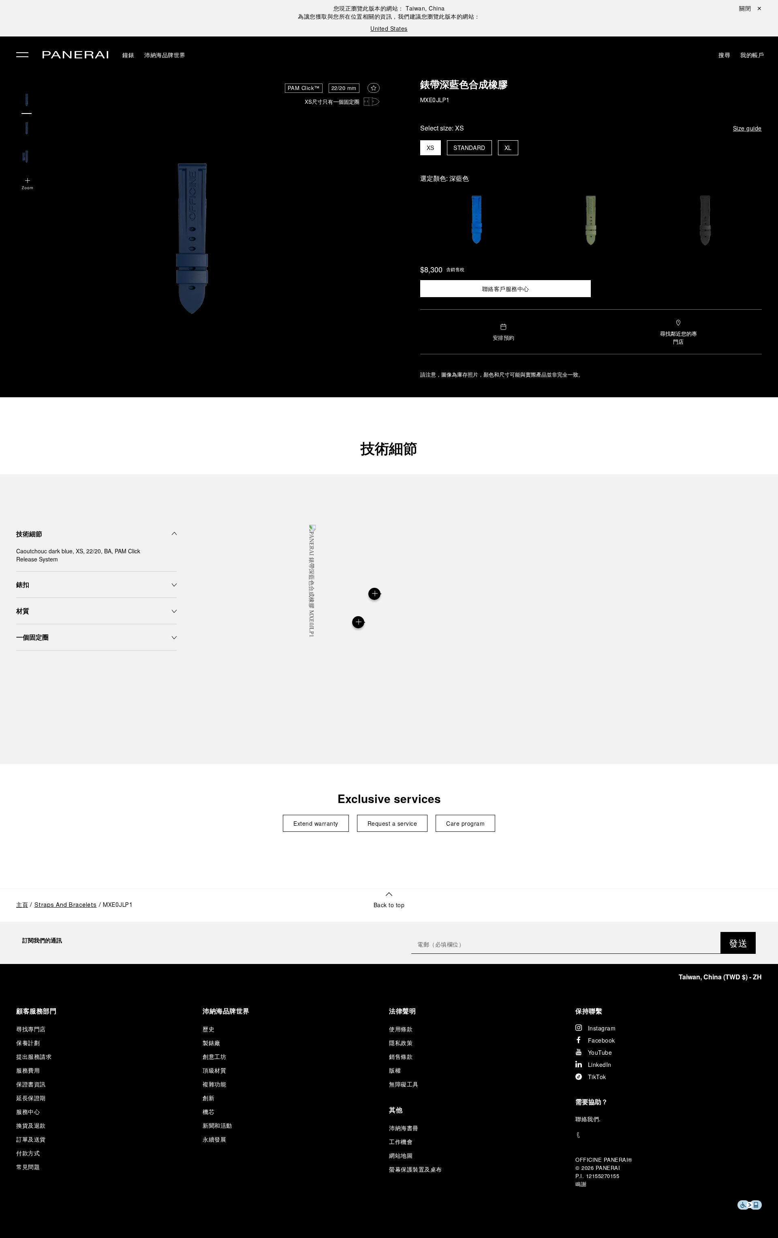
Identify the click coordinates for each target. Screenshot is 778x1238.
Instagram (602, 1028)
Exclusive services (389, 798)
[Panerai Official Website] (75, 55)
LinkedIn (599, 1064)
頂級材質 (214, 1070)
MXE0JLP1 (435, 100)
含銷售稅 (455, 269)
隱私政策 (401, 1043)
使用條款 (401, 1029)
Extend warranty (315, 823)
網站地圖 (401, 1155)
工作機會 (401, 1141)
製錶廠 (211, 1043)
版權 (395, 1070)
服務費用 (28, 1070)
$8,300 (431, 269)
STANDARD (469, 147)
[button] (27, 184)
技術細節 (389, 448)
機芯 (208, 1111)
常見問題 (28, 1167)
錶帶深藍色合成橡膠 (464, 86)
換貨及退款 (31, 1125)
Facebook (601, 1040)
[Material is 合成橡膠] (374, 594)
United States (389, 28)
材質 (22, 610)
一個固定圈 (32, 637)
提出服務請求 (33, 1056)
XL (508, 147)
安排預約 (504, 337)
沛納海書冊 (404, 1128)
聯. (588, 1119)
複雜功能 (214, 1084)
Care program (465, 823)
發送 (738, 942)
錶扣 (22, 584)
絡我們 (590, 1119)
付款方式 (28, 1153)
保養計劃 (28, 1043)
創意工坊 (214, 1056)
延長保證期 (31, 1098)
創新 (208, 1098)
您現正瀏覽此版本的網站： (389, 8)
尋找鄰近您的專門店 (678, 337)
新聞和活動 (217, 1125)
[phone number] (668, 1135)
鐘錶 (128, 55)
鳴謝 (580, 1184)
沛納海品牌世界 (165, 55)
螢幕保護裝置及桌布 (415, 1169)
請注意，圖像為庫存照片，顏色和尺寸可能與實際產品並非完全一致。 (502, 374)
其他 (395, 1109)
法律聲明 (402, 1010)
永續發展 (214, 1139)
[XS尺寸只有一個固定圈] (358, 622)
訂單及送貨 (31, 1139)
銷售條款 (401, 1056)
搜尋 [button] (724, 55)
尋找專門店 (31, 1029)
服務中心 (28, 1111)
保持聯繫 (588, 1010)
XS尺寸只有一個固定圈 (332, 101)
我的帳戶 (752, 55)
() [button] (720, 976)
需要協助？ (591, 1101)
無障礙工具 (404, 1084)
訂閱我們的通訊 (42, 940)
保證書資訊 (31, 1084)
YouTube (600, 1052)
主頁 (22, 905)
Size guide (747, 128)
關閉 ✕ (750, 8)
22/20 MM (344, 88)
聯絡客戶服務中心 (505, 289)
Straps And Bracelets (65, 905)
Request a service (392, 823)
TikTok (597, 1077)
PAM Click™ (304, 88)
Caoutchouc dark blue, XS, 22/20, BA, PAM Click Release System (78, 555)
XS (430, 147)
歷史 (208, 1029)
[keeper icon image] (371, 101)
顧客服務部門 (36, 1010)
